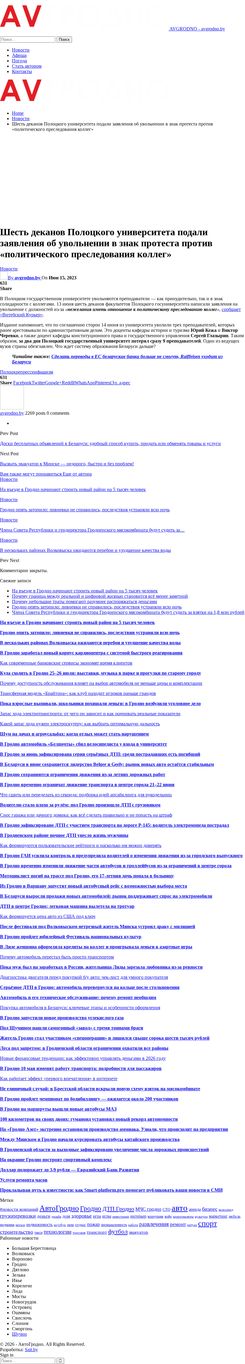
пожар (93, 1224)
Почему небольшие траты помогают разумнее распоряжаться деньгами (84, 601)
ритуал (192, 1225)
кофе (168, 1216)
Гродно (90, 1208)
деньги (43, 1216)
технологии (57, 1232)
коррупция (155, 1216)
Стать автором (27, 66)
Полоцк (8, 371)
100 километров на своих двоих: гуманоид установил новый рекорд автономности (89, 1119)
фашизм (45, 371)
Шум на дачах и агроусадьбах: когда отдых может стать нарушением (74, 733)
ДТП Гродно (118, 1208)
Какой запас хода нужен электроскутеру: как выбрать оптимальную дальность (80, 723)
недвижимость (39, 1224)
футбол (118, 1231)
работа (133, 1225)
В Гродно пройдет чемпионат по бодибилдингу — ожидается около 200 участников (89, 1098)
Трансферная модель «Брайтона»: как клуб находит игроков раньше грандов (78, 693)
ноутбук (60, 1225)
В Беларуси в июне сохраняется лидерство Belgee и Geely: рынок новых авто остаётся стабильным (107, 764)
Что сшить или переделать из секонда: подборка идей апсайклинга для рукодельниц (86, 794)
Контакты (22, 71)
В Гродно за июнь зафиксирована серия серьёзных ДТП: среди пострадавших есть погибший (100, 754)
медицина (7, 1225)
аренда (195, 1209)
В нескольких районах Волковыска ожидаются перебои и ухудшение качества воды (90, 642)
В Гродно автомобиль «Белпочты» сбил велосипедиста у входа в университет (83, 744)
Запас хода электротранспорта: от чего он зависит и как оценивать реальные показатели (90, 713)
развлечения (154, 1224)
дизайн (56, 1216)
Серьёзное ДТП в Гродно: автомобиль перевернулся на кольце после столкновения (90, 987)
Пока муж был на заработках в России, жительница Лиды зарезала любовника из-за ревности (101, 967)
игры (106, 1216)
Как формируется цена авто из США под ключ (47, 916)
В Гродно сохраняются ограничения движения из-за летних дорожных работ (82, 774)
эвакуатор (138, 1232)
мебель (235, 1216)
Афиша (19, 55)
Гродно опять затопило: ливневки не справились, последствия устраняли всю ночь (97, 606)
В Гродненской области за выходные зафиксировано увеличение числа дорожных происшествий (104, 1149)
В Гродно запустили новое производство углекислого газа (62, 1017)
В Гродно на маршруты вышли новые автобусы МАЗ (58, 1108)
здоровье (81, 1216)
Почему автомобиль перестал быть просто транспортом (57, 956)
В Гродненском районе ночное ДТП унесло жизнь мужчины (64, 835)
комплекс (101, 1159)
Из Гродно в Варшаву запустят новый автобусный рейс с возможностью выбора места (93, 885)
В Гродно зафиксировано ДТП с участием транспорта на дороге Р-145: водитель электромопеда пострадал (114, 825)
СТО (166, 1209)
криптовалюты (183, 1216)
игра (97, 1216)
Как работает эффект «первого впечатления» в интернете (58, 1078)
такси (38, 1232)
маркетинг (218, 1216)
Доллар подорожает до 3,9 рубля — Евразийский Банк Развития (69, 1169)
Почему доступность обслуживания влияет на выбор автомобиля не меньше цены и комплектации (101, 683)
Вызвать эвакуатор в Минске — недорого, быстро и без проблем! (67, 463)
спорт (207, 1223)
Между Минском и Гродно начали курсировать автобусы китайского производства (90, 1139)
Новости (21, 49)
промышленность (114, 1225)
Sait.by (31, 1349)
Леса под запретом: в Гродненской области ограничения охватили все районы (84, 1048)
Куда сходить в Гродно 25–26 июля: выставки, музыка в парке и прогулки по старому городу (100, 673)
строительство (16, 1232)
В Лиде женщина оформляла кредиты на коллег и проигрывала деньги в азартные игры (96, 946)
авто (180, 1208)
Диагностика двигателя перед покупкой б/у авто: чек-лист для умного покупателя (84, 977)
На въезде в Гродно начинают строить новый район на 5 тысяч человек (85, 590)
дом (66, 1216)
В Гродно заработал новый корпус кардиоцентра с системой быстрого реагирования (91, 652)
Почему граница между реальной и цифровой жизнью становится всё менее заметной (100, 596)
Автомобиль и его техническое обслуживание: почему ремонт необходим (78, 997)
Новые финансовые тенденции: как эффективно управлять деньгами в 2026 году (83, 1058)
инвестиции (120, 1216)
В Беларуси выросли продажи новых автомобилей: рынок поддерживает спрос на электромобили (106, 896)
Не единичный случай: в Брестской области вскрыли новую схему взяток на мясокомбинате (100, 1088)
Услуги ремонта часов (24, 1179)
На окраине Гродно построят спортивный (45, 1159)
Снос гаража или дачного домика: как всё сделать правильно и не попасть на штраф (86, 815)
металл (20, 1225)
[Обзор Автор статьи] (12, 407)
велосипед (226, 1209)
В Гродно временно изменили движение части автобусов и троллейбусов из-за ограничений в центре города (116, 865)
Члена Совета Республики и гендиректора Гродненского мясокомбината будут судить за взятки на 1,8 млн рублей (128, 612)
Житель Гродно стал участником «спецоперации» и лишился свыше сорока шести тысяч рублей (104, 1038)
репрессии (26, 371)
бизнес (210, 1209)
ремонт (178, 1224)
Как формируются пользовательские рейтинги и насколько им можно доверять (80, 845)
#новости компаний (19, 1209)
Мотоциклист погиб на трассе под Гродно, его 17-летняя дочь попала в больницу (87, 875)
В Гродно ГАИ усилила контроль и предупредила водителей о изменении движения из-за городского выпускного (121, 855)
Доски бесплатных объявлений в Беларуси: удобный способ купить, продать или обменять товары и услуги (110, 443)
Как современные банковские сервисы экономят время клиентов (66, 662)
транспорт (97, 1232)
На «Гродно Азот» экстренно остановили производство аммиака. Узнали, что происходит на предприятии (114, 1129)
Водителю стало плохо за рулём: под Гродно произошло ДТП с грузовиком (80, 804)
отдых (80, 1224)
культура (201, 1216)
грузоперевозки (18, 1216)
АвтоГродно (59, 1208)
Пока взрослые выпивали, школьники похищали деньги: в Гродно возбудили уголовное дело (100, 703)
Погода (19, 60)
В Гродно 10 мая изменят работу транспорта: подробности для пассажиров (81, 1068)
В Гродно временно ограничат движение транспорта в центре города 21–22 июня (87, 784)
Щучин (19, 1334)
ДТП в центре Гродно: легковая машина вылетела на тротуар (67, 906)
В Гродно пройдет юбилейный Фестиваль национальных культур (70, 936)
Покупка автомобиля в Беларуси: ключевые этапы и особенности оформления (80, 1007)
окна (70, 1225)
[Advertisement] (122, 178)
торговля (79, 1232)
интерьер (138, 1216)
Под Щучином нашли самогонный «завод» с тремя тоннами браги (71, 1027)
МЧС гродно (148, 1209)
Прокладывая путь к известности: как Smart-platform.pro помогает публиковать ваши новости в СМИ (111, 1190)
